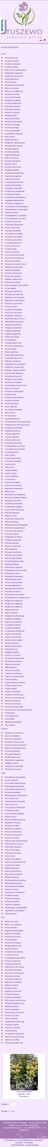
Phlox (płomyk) (11, 549)
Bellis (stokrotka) (11, 158)
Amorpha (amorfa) (12, 94)
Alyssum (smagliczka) (14, 91)
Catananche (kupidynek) (15, 191)
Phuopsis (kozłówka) (13, 552)
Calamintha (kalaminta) (14, 173)
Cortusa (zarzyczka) (13, 240)
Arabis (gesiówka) (12, 118)
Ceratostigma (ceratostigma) (16, 206)
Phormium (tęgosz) (12, 898)
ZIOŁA (3, 917)
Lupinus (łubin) (11, 473)
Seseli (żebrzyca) (12, 643)
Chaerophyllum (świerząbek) (16, 209)
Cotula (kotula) (11, 249)
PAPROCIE (4, 728)
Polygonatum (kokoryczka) (16, 570)
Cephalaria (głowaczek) (14, 200)
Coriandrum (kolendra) (14, 952)
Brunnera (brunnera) (13, 167)
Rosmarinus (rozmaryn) (14, 1012)
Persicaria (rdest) (12, 534)
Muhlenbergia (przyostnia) (15, 880)
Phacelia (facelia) (12, 543)
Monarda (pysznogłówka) (15, 494)
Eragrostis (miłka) (12, 826)
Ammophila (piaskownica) (15, 783)
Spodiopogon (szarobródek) (16, 907)
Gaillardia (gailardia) (13, 334)
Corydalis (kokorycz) (13, 243)
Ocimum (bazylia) (12, 994)
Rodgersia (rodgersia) (13, 601)
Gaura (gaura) (10, 340)
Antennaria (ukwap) (12, 109)
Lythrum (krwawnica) (13, 485)
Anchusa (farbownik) (13, 103)
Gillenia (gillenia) (11, 352)
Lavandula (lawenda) (13, 443)
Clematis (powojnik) (13, 231)
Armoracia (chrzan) (12, 937)
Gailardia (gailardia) (12, 331)
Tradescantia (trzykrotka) (15, 682)
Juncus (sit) (9, 856)
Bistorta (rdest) (11, 164)
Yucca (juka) (10, 725)
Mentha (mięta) (11, 988)
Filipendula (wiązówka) (14, 322)
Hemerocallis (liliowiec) (14, 373)
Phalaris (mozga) (12, 895)
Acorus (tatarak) (11, 780)
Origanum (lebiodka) (13, 997)
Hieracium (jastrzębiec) (14, 391)
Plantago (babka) (12, 564)
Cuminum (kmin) (11, 955)
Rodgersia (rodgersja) (13, 604)
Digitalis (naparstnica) (13, 279)
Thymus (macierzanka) (14, 676)
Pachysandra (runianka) (14, 510)
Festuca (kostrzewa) (13, 832)
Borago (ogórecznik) (13, 946)
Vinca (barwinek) (11, 716)
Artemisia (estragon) (13, 943)
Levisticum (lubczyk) (13, 979)
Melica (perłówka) (12, 868)
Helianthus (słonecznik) (14, 367)
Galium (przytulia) (12, 337)
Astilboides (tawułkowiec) (15, 143)
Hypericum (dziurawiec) (14, 973)
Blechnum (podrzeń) (13, 739)
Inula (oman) (10, 413)
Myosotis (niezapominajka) (16, 497)
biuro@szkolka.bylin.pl (13, 1128)
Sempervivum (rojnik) (13, 640)
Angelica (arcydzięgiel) (14, 931)
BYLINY (3, 53)
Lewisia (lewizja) (11, 452)
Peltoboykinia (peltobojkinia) (16, 525)
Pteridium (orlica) (12, 763)
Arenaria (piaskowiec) (13, 121)
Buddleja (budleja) (12, 170)
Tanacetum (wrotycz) (13, 661)
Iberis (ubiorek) (11, 407)
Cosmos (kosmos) (12, 246)
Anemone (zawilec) (12, 106)
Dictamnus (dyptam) (13, 276)
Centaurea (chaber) (13, 194)
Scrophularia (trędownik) (14, 631)
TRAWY (3, 773)
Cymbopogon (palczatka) (15, 958)
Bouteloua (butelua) (12, 792)
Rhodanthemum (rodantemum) (17, 598)
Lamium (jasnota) (12, 437)
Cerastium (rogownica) (14, 203)
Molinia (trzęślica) (12, 877)
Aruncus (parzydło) (12, 131)
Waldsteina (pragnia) (13, 722)
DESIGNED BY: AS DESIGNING (24, 1145)
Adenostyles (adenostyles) (15, 70)
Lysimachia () (10, 479)
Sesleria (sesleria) (12, 901)
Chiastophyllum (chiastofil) (15, 215)
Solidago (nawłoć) (12, 652)
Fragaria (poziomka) (13, 325)
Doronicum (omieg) (12, 282)
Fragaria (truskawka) (13, 328)
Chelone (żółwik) (11, 212)
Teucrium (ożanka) (12, 670)
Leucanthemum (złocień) (15, 449)
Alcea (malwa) (10, 82)
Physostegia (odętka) (13, 558)
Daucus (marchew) (12, 261)
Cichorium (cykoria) (13, 222)
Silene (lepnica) (11, 649)
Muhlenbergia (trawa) (13, 883)
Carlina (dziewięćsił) (13, 185)
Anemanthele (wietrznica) (15, 789)
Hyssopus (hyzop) (12, 976)
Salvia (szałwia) (11, 613)
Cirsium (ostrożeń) (12, 228)
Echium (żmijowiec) (13, 961)
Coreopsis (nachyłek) (13, 237)
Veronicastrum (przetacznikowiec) (18, 710)
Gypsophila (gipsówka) (14, 355)
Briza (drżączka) (11, 798)
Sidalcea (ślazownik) (13, 646)
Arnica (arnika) (11, 940)
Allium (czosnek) (11, 88)
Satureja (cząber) (12, 1025)
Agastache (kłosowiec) (14, 76)
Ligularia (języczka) (13, 458)
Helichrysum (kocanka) (14, 967)
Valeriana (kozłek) (12, 1040)
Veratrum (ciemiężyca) (14, 695)
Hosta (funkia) (10, 394)
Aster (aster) (10, 137)
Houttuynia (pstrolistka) (14, 397)
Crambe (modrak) (12, 252)
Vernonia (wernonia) (13, 704)
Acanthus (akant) (12, 61)
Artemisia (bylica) (12, 128)
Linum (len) (9, 467)
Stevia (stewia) (11, 1031)
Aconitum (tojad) (11, 67)
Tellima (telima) (11, 667)
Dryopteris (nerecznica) (14, 742)
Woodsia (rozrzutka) (13, 769)
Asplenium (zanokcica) (14, 733)
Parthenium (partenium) (14, 519)
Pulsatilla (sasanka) (13, 591)
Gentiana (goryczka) (13, 343)
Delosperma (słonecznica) (15, 264)
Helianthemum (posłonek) (15, 364)
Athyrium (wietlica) (12, 736)
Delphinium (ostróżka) (14, 267)
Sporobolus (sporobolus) (15, 910)
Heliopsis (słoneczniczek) (15, 370)
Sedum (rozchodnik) (13, 634)
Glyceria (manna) (12, 838)
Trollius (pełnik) (11, 689)
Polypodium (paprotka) (14, 576)
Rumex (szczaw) (12, 1015)
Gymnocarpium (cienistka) (15, 745)
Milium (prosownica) (13, 871)
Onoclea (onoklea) (12, 751)
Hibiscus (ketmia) (12, 388)
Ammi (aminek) (11, 927)
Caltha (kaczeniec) (12, 179)
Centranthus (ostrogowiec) (15, 197)
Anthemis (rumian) (12, 112)
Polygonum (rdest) (12, 573)
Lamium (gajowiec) (12, 434)
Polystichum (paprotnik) (14, 760)
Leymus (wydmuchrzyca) (15, 862)
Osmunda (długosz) (13, 754)
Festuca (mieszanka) (13, 835)
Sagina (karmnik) (12, 610)
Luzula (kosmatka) (12, 865)
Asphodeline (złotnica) (14, 134)
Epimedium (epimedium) (15, 300)
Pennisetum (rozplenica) (14, 892)
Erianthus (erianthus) (13, 829)
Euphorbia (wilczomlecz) (15, 319)
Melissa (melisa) (11, 985)
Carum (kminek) (11, 949)
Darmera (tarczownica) (14, 258)
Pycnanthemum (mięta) (14, 595)
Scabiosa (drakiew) (12, 628)
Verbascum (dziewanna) (14, 698)
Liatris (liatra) (10, 455)
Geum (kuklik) (10, 349)
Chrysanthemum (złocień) (15, 218)
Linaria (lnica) (10, 464)
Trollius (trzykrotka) (12, 692)
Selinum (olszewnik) (13, 637)
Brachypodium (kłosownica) (16, 795)
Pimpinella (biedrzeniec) (14, 561)
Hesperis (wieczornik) (14, 379)
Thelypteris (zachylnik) (14, 766)
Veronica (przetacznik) (14, 707)
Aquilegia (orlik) (11, 115)
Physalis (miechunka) (13, 555)
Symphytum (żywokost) (14, 658)
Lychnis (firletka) (11, 476)
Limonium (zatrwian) (13, 461)
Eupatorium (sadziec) (13, 316)
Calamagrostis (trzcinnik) (15, 801)
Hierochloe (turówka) (13, 847)
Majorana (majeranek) (14, 488)
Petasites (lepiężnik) (13, 540)
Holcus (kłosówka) (12, 850)
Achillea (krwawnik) (12, 64)
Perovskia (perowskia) (14, 531)
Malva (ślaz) (10, 491)
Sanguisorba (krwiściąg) (14, 616)
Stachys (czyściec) (13, 655)
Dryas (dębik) (10, 288)
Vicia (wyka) (10, 713)
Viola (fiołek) (10, 719)
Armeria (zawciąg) (12, 124)
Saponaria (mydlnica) (13, 622)
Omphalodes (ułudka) (13, 507)
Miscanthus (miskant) (13, 874)
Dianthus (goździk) (12, 270)
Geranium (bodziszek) (14, 346)
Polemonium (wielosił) (14, 567)
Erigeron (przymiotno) (13, 303)
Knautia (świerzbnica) (13, 428)
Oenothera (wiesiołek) (14, 504)
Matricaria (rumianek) (13, 982)
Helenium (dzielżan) (13, 361)
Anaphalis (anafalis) (13, 100)
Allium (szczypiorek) (13, 924)
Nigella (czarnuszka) (13, 991)
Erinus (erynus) (11, 306)
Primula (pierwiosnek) (13, 582)
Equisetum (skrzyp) (13, 823)
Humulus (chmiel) (12, 400)
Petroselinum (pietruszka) (15, 1000)
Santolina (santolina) (13, 619)
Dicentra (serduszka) (13, 273)
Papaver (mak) (11, 516)
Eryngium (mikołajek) (13, 309)
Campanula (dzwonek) (14, 182)
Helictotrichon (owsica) (14, 844)
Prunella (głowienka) (13, 585)
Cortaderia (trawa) (12, 810)
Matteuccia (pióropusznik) (15, 748)
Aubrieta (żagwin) (12, 149)
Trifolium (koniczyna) (13, 685)
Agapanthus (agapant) (14, 73)
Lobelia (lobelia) (11, 470)
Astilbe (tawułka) (11, 140)
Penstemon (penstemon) (15, 528)
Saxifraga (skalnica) (13, 625)
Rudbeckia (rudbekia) (13, 607)
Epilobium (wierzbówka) (14, 297)
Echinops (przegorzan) (14, 294)
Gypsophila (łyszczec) (14, 358)
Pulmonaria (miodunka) (14, 588)
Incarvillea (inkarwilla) (13, 410)
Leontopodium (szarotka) (15, 446)
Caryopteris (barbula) (13, 188)
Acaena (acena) (11, 58)
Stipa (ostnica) (10, 914)
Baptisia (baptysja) (12, 155)
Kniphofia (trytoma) (12, 431)
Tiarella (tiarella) (11, 679)
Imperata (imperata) (13, 853)
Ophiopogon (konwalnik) (14, 886)
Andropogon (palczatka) (14, 786)
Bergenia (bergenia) (13, 161)
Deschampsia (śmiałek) (14, 813)
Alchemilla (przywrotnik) (14, 85)
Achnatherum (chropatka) (15, 777)
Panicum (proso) (11, 889)
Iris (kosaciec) (10, 416)
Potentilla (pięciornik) (13, 579)
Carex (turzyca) (11, 804)
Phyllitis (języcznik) (12, 757)
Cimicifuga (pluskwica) (14, 225)
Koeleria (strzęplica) (13, 859)
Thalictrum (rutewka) (13, 673)
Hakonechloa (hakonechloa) (16, 841)
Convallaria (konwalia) (14, 234)
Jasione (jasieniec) (12, 419)
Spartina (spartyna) (12, 904)
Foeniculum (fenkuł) (13, 964)
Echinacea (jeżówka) (13, 291)
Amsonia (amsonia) (13, 97)
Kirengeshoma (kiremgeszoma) (17, 422)
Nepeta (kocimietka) (13, 501)
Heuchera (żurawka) (13, 382)
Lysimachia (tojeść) (13, 482)
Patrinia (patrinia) (11, 522)
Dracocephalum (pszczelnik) (16, 285)
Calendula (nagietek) (13, 176)
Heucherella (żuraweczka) (15, 385)
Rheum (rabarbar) (12, 1009)
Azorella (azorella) (12, 152)
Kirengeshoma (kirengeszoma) (17, 425)
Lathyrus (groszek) (12, 440)
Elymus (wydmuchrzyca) (15, 820)
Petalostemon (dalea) (13, 537)
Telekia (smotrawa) (12, 664)
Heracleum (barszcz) (13, 376)
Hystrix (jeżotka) (11, 403)
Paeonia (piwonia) (12, 513)
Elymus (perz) (10, 816)
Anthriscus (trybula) (13, 934)
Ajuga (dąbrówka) (12, 79)
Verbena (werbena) (12, 701)
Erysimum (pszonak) (13, 312)
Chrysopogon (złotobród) (15, 807)
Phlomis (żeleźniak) (13, 546)
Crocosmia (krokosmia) (14, 255)
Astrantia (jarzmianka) (14, 146)
